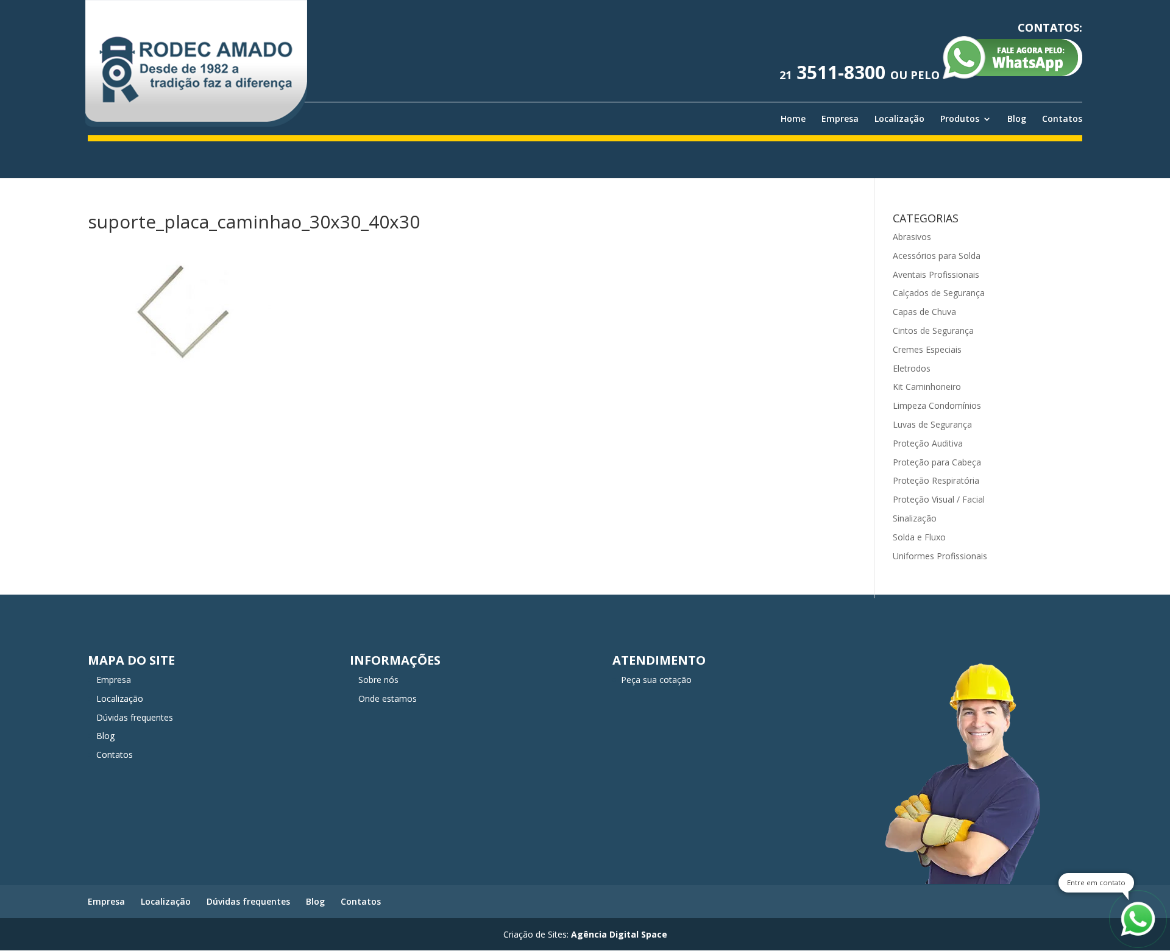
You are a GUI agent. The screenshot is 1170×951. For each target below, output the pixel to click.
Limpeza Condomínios (937, 405)
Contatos (1062, 119)
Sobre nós (378, 679)
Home (793, 119)
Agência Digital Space (619, 934)
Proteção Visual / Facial (939, 499)
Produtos (959, 119)
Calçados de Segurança (939, 293)
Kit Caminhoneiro (927, 386)
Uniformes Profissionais (940, 556)
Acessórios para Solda (936, 255)
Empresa (840, 119)
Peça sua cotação (656, 679)
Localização (899, 119)
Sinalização (915, 518)
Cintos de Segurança (933, 330)
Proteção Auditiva (928, 443)
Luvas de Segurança (932, 424)
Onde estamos (387, 698)
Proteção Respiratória (936, 480)
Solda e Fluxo (919, 537)
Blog (1016, 119)
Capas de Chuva (924, 311)
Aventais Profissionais (936, 274)
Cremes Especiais (927, 349)
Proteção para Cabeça (937, 462)
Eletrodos (912, 368)
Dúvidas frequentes (134, 717)
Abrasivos (912, 236)
